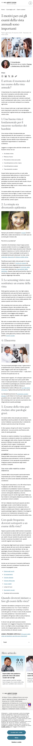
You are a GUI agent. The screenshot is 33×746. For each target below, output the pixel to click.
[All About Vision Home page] (9, 3)
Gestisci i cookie (16, 742)
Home (3, 9)
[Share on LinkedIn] (6, 76)
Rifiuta (16, 737)
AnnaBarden (16, 62)
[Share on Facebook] (2, 76)
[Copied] (16, 76)
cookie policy (5, 726)
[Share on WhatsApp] (13, 76)
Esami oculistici (21, 9)
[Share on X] (9, 76)
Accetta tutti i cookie (16, 732)
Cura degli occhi (10, 9)
